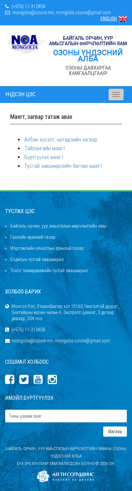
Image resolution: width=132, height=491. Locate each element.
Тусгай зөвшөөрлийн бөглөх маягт (63, 166)
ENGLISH (109, 18)
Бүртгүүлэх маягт (44, 157)
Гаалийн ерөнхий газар (33, 237)
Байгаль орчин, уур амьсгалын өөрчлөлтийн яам (58, 226)
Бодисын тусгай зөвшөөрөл (37, 259)
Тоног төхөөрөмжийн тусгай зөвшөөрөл (49, 270)
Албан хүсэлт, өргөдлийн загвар (60, 139)
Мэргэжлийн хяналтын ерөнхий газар (47, 248)
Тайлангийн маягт (44, 148)
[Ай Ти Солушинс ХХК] (66, 476)
